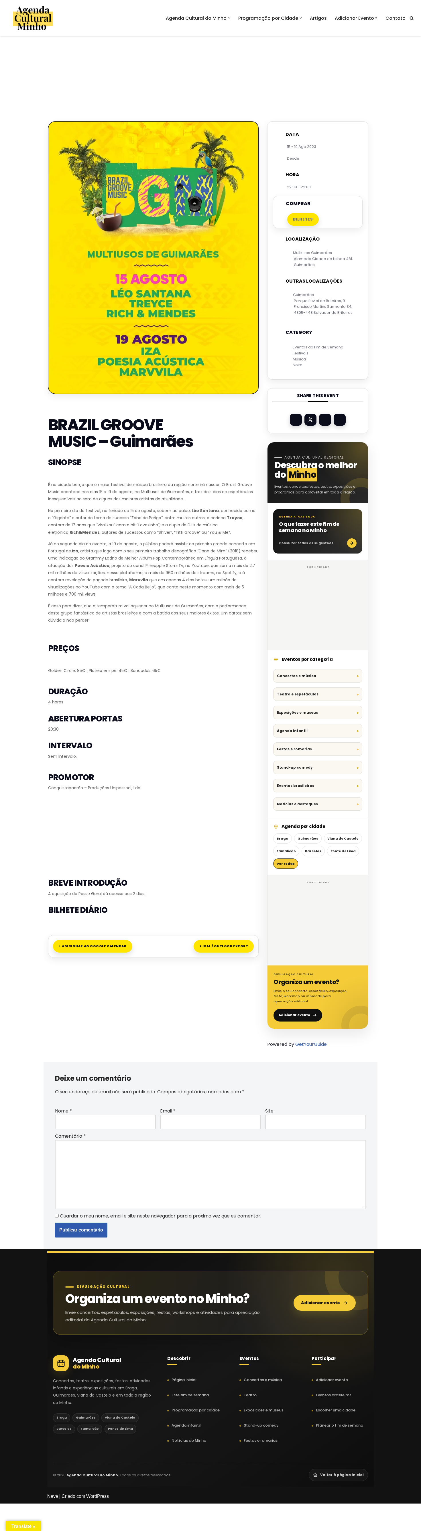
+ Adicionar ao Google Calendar (93, 946)
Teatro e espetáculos (297, 694)
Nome (63, 1111)
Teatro (250, 1395)
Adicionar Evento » (356, 18)
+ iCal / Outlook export (223, 946)
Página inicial (184, 1380)
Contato (395, 18)
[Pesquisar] (412, 18)
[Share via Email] (340, 420)
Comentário (70, 1136)
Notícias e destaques (297, 804)
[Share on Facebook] (296, 420)
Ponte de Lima (343, 851)
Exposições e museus (297, 712)
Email (168, 1111)
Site (269, 1111)
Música (299, 359)
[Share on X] (310, 420)
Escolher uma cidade (335, 1410)
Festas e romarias (294, 749)
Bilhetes (303, 219)
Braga (282, 838)
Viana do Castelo (343, 838)
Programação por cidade (196, 1410)
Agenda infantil (292, 730)
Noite (297, 365)
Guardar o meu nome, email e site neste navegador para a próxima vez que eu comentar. (160, 1216)
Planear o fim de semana (339, 1425)
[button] (229, 18)
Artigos (318, 18)
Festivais (300, 353)
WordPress (97, 1496)
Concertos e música (296, 675)
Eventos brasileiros (295, 785)
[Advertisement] (210, 65)
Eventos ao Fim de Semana (318, 347)
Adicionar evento (294, 1015)
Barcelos (313, 851)
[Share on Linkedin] (325, 420)
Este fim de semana (190, 1395)
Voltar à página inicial (342, 1474)
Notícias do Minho (189, 1440)
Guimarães (308, 838)
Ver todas (286, 863)
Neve (52, 1496)
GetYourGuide (311, 1044)
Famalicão (286, 851)
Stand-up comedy (295, 767)
